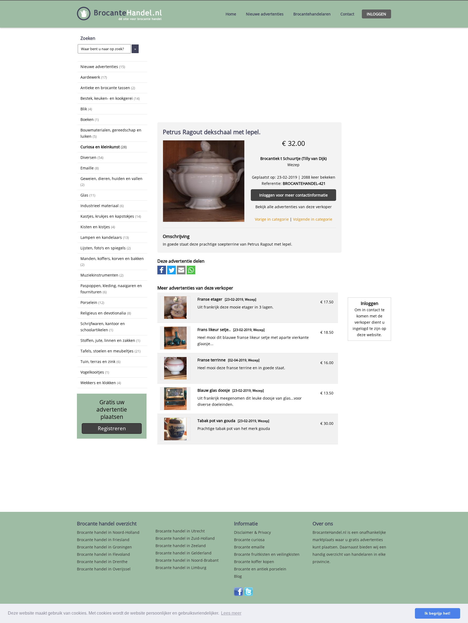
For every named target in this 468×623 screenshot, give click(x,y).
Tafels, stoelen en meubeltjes (110, 351)
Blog (238, 576)
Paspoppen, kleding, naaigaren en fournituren (111, 288)
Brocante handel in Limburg (180, 567)
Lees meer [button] (231, 613)
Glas (87, 195)
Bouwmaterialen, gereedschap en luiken (110, 133)
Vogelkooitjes (94, 372)
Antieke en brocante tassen (107, 87)
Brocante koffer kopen (254, 561)
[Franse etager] (175, 317)
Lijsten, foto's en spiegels (105, 248)
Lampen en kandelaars (104, 237)
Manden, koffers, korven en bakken (112, 261)
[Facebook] (238, 594)
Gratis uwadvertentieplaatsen (111, 409)
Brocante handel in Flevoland (103, 554)
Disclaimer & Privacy (252, 532)
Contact (347, 14)
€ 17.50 (326, 301)
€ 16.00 (326, 362)
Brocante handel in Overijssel (104, 568)
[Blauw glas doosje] (175, 408)
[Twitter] (248, 594)
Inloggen (376, 14)
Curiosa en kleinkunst (103, 146)
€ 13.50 (326, 393)
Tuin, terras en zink (100, 361)
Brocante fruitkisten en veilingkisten (267, 554)
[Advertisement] (105, 471)
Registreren (112, 428)
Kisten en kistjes (97, 226)
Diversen (91, 157)
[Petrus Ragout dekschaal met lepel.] (203, 180)
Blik (86, 108)
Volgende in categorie (312, 219)
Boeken (89, 119)
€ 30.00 (326, 423)
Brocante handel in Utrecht (180, 531)
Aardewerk (93, 77)
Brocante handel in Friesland (103, 539)
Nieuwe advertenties (265, 14)
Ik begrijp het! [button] (437, 613)
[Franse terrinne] (175, 378)
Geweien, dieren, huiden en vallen (111, 181)
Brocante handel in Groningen (104, 547)
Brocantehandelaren (312, 14)
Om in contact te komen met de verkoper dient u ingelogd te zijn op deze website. (369, 322)
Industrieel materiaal (102, 205)
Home (231, 14)
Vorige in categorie (272, 219)
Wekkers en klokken (100, 382)
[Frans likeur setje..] (175, 347)
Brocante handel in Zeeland (180, 545)
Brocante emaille (249, 547)
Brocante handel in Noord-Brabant (187, 560)
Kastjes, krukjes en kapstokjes (110, 216)
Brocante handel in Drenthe (102, 561)
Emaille (89, 168)
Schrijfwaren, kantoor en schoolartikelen (102, 326)
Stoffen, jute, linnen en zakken (110, 340)
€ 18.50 (326, 332)
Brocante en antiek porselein (260, 568)
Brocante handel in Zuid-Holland (185, 538)
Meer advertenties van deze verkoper (195, 288)
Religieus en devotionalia (105, 313)
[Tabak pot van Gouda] (175, 438)
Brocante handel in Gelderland (183, 552)
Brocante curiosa (249, 539)
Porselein (92, 302)
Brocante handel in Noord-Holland (108, 532)
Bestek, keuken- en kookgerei (110, 98)
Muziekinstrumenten (101, 275)
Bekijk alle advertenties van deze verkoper (293, 206)
